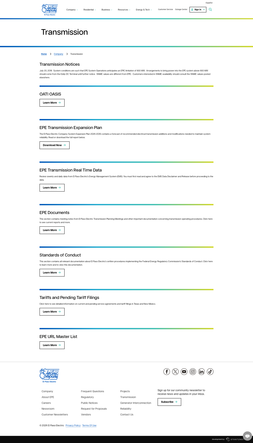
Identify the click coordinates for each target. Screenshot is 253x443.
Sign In (197, 10)
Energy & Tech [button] (143, 10)
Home (44, 54)
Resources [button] (123, 10)
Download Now (52, 145)
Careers (46, 403)
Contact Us (126, 414)
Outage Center (181, 10)
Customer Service (165, 10)
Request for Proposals (94, 409)
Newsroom (48, 409)
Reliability (125, 409)
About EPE (48, 397)
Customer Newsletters (55, 414)
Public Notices (89, 403)
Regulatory (87, 397)
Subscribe (167, 402)
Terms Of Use (89, 426)
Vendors (86, 414)
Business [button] (106, 10)
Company (58, 54)
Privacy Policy (73, 426)
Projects (125, 391)
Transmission (128, 397)
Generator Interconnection (135, 403)
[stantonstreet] (238, 439)
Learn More (50, 103)
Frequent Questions (92, 391)
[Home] (51, 9)
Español (209, 3)
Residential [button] (89, 10)
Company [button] (71, 10)
